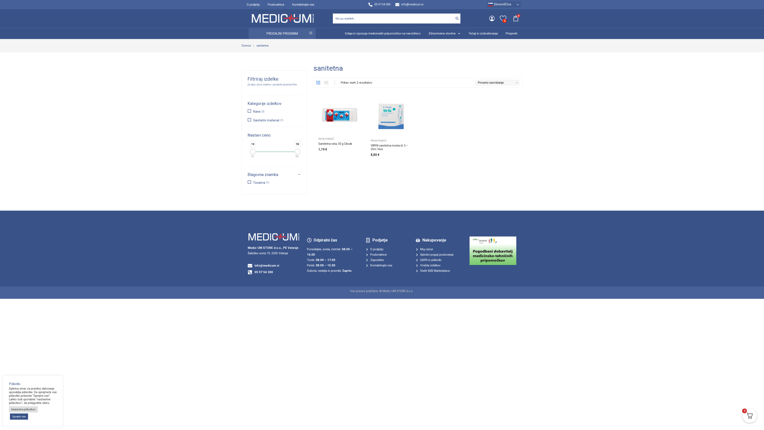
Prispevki (511, 33)
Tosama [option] (260, 183)
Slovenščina (502, 4)
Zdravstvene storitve (442, 33)
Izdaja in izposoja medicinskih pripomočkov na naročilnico (383, 33)
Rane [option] (258, 111)
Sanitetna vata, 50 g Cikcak (335, 143)
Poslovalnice (276, 4)
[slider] (253, 151)
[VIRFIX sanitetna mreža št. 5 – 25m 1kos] (392, 116)
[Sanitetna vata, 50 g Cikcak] (339, 115)
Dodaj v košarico (413, 152)
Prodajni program (282, 33)
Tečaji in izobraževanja (483, 33)
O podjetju (253, 4)
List (326, 82)
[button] (275, 171)
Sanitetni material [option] (268, 120)
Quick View (361, 101)
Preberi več (361, 147)
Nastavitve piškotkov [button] (23, 409)
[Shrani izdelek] (361, 109)
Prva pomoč (326, 138)
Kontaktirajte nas (303, 4)
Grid (318, 82)
